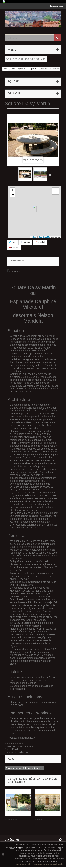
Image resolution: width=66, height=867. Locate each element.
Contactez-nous (56, 6)
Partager (26, 242)
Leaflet (33, 237)
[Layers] (55, 191)
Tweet (14, 242)
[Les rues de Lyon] (33, 19)
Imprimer (16, 271)
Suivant (50, 174)
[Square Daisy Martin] (25, 174)
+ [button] (13, 190)
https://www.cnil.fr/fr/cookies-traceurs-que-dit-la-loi (39, 864)
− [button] (13, 194)
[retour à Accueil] (5, 69)
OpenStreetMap (44, 237)
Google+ (41, 242)
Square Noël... (12, 819)
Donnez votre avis (17, 260)
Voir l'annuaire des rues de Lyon (25, 58)
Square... (39, 819)
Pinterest (15, 247)
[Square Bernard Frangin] (48, 802)
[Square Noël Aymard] (18, 802)
